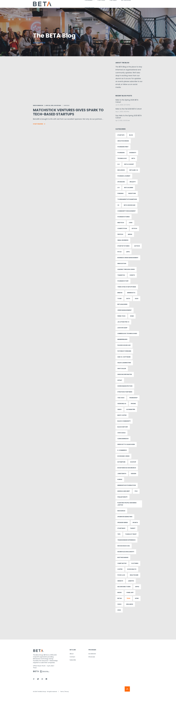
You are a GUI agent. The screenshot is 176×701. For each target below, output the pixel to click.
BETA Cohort (129, 164)
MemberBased (122, 339)
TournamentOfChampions (127, 199)
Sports (135, 522)
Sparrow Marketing (124, 517)
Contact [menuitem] (72, 657)
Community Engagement (126, 211)
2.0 (118, 164)
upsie (137, 598)
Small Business (122, 240)
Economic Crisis (123, 456)
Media (130, 234)
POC (136, 491)
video (119, 409)
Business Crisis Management (127, 258)
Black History (122, 427)
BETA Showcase (129, 205)
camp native (121, 563)
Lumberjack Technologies (127, 333)
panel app (129, 592)
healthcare (134, 575)
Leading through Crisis (126, 269)
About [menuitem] (72, 654)
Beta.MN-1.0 (133, 170)
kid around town (123, 587)
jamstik (131, 581)
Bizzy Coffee (121, 415)
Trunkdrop (133, 398)
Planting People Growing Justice (126, 504)
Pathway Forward (124, 351)
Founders (121, 153)
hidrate (120, 581)
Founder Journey (123, 176)
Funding (120, 193)
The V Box (120, 398)
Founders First (123, 147)
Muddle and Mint (123, 491)
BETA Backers (122, 304)
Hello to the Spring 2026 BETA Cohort (126, 101)
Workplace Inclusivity (125, 552)
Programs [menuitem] (92, 650)
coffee (119, 569)
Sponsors (121, 182)
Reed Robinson (38, 105)
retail (119, 598)
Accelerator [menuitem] (92, 654)
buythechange (122, 557)
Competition (122, 228)
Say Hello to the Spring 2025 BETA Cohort (128, 117)
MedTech (120, 223)
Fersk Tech (121, 316)
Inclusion (121, 170)
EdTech (134, 228)
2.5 (118, 187)
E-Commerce (122, 450)
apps (128, 252)
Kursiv (119, 479)
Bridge (119, 293)
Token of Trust (131, 534)
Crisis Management (124, 310)
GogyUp (133, 462)
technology (122, 158)
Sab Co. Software (124, 357)
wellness (129, 604)
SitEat (119, 380)
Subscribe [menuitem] (73, 660)
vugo (119, 604)
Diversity (132, 153)
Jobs (130, 223)
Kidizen (133, 473)
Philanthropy (122, 497)
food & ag (121, 575)
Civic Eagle (121, 433)
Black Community (124, 421)
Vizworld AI (121, 403)
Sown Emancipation (124, 386)
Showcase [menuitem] (91, 657)
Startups (120, 135)
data (128, 298)
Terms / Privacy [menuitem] (64, 691)
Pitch (119, 252)
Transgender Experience (126, 540)
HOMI (132, 316)
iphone (133, 403)
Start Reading (38, 124)
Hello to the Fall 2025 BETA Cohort (128, 109)
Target (132, 528)
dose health (131, 569)
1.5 (118, 205)
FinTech (120, 234)
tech (128, 598)
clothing (134, 563)
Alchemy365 (130, 409)
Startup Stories (123, 246)
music (119, 592)
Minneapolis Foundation (126, 485)
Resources (121, 511)
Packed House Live (124, 345)
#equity (133, 182)
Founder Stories (123, 217)
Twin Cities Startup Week (126, 287)
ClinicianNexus (123, 439)
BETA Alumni (128, 187)
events (132, 275)
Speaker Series (122, 522)
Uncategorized (123, 141)
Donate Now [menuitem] (89, 8)
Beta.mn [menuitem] (73, 650)
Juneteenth (121, 473)
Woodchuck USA (123, 546)
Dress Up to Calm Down (126, 444)
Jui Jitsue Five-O (123, 322)
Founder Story (123, 281)
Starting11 (121, 528)
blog (131, 135)
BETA (133, 158)
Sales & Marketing (124, 363)
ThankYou (121, 275)
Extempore (121, 462)
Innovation (121, 263)
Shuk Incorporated (124, 374)
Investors (132, 193)
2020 (136, 298)
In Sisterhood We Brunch (126, 468)
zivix (119, 610)
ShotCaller (121, 368)
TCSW (119, 298)
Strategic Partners (124, 392)
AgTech (137, 246)
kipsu (137, 587)
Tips (118, 534)
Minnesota (131, 293)
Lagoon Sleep (122, 328)
